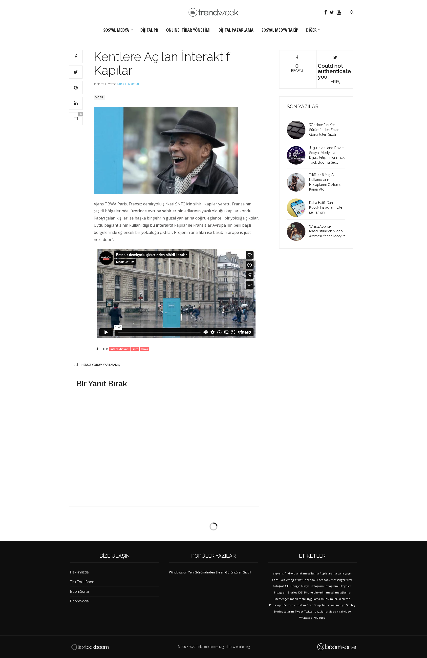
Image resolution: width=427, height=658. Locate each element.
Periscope (275, 605)
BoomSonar (79, 591)
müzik (325, 599)
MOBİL (99, 97)
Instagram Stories (285, 592)
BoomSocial (79, 601)
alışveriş (278, 573)
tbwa (144, 349)
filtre (349, 580)
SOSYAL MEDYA (116, 30)
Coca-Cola (278, 580)
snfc (135, 349)
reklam (301, 605)
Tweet (299, 611)
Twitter (309, 611)
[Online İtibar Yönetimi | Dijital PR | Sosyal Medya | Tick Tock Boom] (90, 647)
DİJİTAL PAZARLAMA (236, 30)
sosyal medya (336, 605)
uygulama (321, 611)
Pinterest (289, 605)
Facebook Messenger (331, 580)
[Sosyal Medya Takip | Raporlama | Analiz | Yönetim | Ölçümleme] (337, 646)
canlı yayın (345, 573)
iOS (300, 592)
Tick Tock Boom (82, 581)
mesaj (330, 592)
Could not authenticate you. (334, 73)
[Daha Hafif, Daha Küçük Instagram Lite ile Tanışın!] (298, 207)
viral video (344, 611)
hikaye (305, 586)
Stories (278, 611)
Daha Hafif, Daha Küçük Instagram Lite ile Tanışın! (325, 207)
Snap (310, 605)
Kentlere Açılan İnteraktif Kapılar (162, 63)
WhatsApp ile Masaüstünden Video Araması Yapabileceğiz (327, 231)
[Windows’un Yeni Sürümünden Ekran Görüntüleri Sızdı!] (298, 130)
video (332, 611)
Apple (323, 573)
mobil (294, 599)
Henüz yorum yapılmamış (101, 365)
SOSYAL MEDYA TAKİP (279, 30)
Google (295, 586)
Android (290, 573)
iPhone (308, 592)
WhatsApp (305, 617)
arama (332, 573)
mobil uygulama (309, 599)
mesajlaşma (343, 592)
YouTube (319, 617)
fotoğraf (278, 586)
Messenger (282, 599)
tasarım (289, 611)
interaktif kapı (119, 349)
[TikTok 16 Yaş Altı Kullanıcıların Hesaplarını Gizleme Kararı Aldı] (298, 182)
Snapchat (320, 605)
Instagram (317, 586)
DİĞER (311, 30)
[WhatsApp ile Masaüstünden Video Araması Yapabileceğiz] (298, 231)
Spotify (350, 605)
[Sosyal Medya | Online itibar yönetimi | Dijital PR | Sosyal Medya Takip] (213, 12)
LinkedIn (319, 592)
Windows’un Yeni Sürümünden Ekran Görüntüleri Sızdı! (324, 129)
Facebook (309, 580)
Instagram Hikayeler (338, 586)
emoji (290, 580)
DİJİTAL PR (149, 30)
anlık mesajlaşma (307, 573)
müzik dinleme (340, 599)
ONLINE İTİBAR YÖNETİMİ (188, 30)
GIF (287, 586)
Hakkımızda (79, 572)
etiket (298, 580)
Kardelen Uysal (128, 84)
